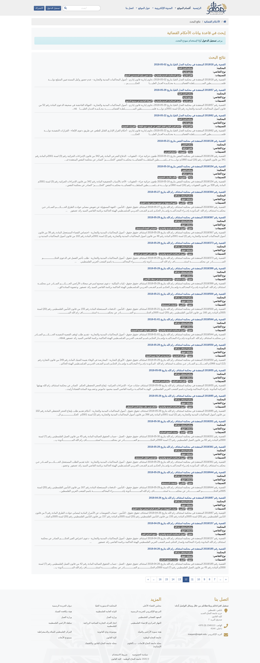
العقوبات (182, 152)
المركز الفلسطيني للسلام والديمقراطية (54, 632)
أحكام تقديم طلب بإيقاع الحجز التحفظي (141, 407)
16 (160, 579)
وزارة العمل (66, 617)
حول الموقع (144, 8)
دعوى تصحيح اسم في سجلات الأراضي (158, 279)
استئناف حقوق (186, 199)
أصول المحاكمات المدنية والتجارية (167, 76)
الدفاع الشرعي (170, 152)
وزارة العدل (111, 617)
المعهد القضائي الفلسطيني (149, 617)
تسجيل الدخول (53, 8)
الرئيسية (197, 8)
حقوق (190, 203)
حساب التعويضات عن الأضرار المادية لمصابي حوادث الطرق (154, 509)
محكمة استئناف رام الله (183, 196)
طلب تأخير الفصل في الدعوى (145, 254)
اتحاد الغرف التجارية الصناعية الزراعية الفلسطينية (100, 624)
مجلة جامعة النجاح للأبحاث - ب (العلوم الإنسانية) (144, 645)
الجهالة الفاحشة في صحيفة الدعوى (139, 101)
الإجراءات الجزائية (179, 381)
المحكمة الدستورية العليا (106, 605)
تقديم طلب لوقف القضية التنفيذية (143, 330)
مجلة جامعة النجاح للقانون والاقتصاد (101, 643)
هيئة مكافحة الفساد (63, 611)
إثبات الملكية (180, 279)
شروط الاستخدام (119, 654)
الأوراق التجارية (179, 356)
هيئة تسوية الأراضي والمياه (149, 632)
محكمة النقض (187, 145)
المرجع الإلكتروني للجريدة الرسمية (146, 611)
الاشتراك (39, 8)
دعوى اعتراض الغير (149, 534)
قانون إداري (188, 76)
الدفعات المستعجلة (169, 305)
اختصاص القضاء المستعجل (146, 228)
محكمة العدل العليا (185, 68)
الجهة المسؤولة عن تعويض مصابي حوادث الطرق (158, 203)
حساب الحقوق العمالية (168, 432)
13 (179, 579)
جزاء (190, 152)
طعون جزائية (187, 148)
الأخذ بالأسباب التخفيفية (167, 177)
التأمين (182, 203)
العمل (182, 432)
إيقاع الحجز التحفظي (161, 381)
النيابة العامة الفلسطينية (106, 611)
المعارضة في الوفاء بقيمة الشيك (158, 356)
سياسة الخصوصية (140, 654)
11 (192, 579)
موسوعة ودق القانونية (107, 632)
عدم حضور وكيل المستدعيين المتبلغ (138, 76)
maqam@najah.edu (197, 634)
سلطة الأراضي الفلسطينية (60, 623)
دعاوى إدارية (187, 72)
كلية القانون (111, 637)
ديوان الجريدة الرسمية (62, 605)
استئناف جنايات (186, 378)
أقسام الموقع (183, 8)
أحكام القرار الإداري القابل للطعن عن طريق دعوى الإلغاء (159, 126)
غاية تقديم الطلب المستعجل (145, 458)
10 (198, 579)
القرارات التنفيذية (128, 126)
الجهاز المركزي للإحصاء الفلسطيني (146, 623)
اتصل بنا (129, 8)
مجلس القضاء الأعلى (152, 605)
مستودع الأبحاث (65, 637)
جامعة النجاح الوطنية (152, 637)
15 (166, 579)
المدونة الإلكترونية (163, 8)
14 (173, 579)
